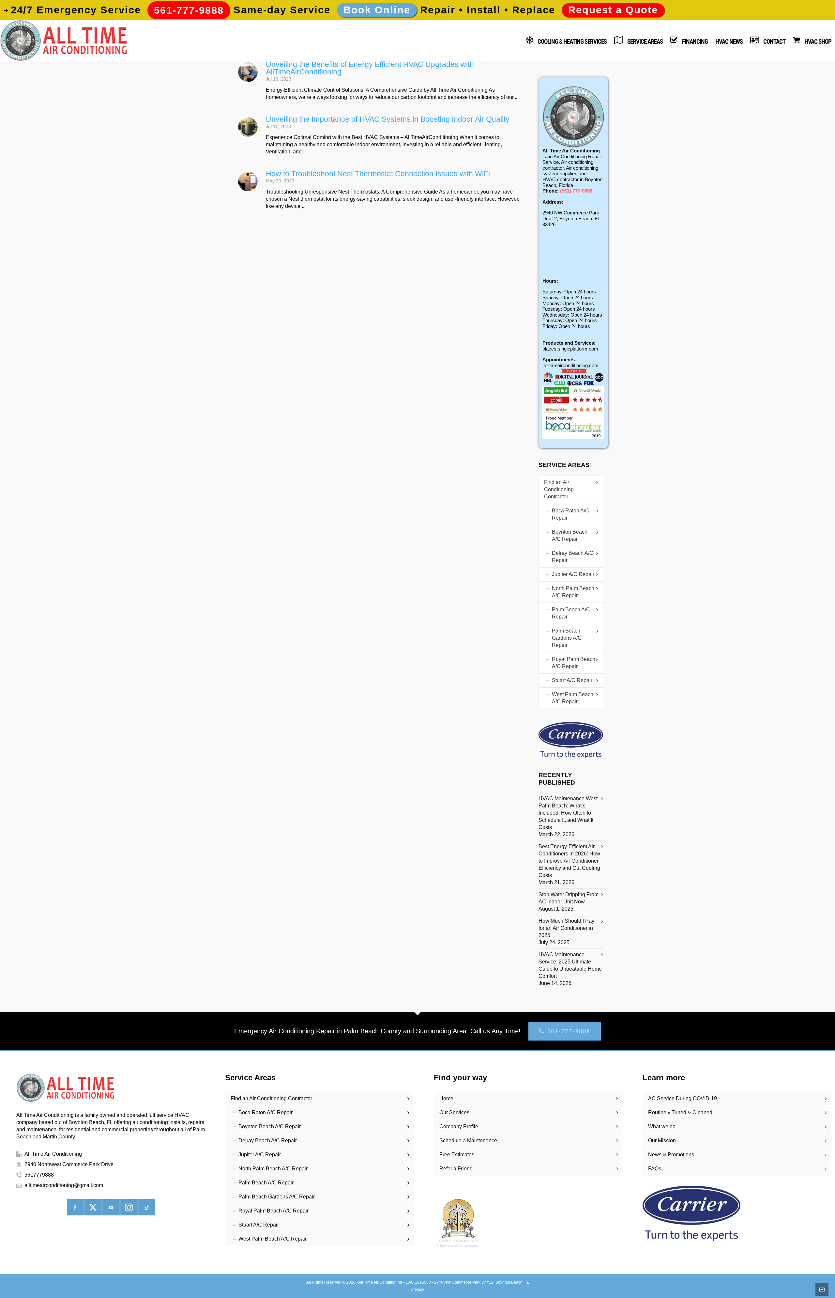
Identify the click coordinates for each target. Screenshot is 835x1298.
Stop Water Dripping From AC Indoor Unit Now (569, 898)
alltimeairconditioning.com (571, 365)
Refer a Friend (456, 1168)
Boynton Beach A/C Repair (569, 535)
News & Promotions (671, 1154)
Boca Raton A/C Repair (570, 514)
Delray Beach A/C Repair (572, 556)
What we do (662, 1126)
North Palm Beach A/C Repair (573, 592)
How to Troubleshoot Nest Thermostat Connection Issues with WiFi (378, 173)
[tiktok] (147, 1207)
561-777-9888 (568, 1031)
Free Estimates (456, 1154)
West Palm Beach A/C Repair (572, 698)
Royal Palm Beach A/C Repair (573, 662)
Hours (549, 281)
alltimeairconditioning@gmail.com (63, 1185)
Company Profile (458, 1126)
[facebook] (75, 1207)
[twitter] (93, 1207)
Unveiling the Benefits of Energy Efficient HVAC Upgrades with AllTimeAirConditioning (370, 68)
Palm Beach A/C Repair (571, 613)
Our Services (454, 1112)
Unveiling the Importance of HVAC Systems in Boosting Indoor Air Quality (387, 119)
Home (446, 1098)
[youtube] (111, 1207)
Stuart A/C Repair (572, 680)
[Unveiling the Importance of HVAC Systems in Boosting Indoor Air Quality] (247, 127)
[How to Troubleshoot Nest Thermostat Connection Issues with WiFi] (247, 181)
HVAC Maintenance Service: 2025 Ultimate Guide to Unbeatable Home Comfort (570, 965)
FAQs (654, 1168)
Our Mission (662, 1140)
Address (552, 202)
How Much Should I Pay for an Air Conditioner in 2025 (566, 928)
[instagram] (129, 1207)
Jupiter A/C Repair (573, 574)
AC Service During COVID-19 (682, 1098)
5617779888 (39, 1175)
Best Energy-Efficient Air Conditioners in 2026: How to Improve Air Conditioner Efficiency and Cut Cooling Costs (569, 861)
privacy (417, 1289)
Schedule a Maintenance (468, 1140)
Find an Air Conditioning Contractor (559, 489)
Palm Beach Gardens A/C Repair (567, 638)
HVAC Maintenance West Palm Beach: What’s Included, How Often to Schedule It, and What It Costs (568, 813)
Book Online (376, 10)
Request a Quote (613, 10)
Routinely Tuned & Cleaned (680, 1112)
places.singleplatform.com (570, 349)
